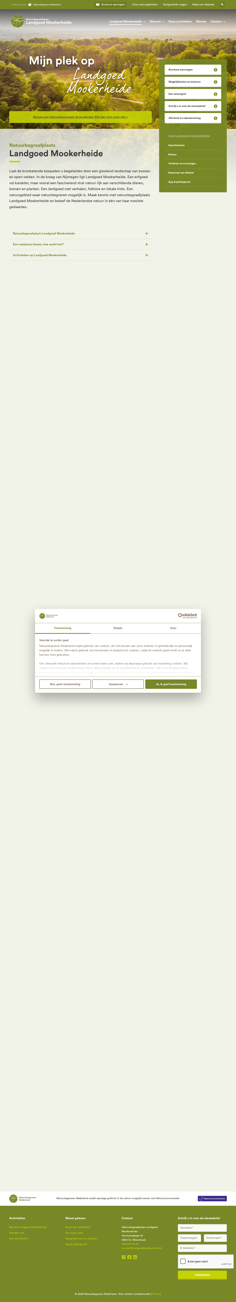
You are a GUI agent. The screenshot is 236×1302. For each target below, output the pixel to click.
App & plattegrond (179, 182)
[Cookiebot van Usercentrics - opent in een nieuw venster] (181, 616)
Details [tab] (118, 628)
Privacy (157, 1294)
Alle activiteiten (214, 1069)
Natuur (172, 154)
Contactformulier (179, 852)
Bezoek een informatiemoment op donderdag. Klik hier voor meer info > (80, 117)
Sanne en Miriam (20, 689)
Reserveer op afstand (181, 173)
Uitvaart (155, 21)
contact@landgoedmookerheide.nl (142, 1248)
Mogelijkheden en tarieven (185, 82)
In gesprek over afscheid (38, 324)
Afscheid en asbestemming (185, 118)
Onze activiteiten (180, 21)
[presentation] (162, 938)
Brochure (113, 4)
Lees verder (18, 732)
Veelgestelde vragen (175, 4)
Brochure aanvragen (181, 69)
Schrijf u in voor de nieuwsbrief (187, 106)
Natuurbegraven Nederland (47, 4)
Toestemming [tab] (62, 628)
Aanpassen (116, 684)
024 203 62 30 (130, 1244)
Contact (216, 21)
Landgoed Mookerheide (125, 21)
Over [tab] (173, 628)
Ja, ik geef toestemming (171, 684)
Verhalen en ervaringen (182, 163)
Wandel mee (16, 1233)
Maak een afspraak (203, 4)
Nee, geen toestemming (65, 684)
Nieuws (201, 21)
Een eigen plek (74, 1233)
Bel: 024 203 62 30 (180, 840)
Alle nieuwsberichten (210, 937)
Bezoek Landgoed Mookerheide (27, 1227)
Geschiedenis (176, 145)
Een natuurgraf (177, 94)
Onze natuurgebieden (145, 4)
